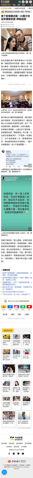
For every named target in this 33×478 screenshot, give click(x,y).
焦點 (14, 5)
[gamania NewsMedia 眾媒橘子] (16, 461)
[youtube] (23, 453)
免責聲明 (11, 443)
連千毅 (5, 314)
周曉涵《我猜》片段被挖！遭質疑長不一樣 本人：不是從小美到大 (16, 389)
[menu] (31, 4)
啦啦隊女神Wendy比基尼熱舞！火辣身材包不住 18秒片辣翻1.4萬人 (16, 357)
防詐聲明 (4, 443)
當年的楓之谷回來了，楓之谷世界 (6, 357)
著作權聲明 (28, 443)
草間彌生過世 (6, 5)
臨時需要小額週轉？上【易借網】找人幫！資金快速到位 (26, 389)
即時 (18, 5)
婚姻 (12, 314)
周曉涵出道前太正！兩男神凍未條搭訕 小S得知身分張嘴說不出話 (6, 389)
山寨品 (27, 314)
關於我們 (16, 446)
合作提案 (24, 446)
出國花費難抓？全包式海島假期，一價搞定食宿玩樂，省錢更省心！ (6, 404)
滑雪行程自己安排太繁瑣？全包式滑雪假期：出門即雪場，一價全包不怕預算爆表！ (24, 375)
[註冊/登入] (30, 1)
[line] (18, 453)
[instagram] (14, 453)
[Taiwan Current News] (19, 1)
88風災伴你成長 (20, 8)
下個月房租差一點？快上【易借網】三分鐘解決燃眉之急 (26, 342)
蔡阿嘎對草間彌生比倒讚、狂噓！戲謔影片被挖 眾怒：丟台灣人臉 (26, 404)
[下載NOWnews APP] (23, 1)
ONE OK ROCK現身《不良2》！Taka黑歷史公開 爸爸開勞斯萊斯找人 (26, 357)
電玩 (23, 5)
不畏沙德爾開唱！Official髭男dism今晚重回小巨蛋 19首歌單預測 (6, 342)
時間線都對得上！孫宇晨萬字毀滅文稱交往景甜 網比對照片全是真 (16, 342)
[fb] (9, 453)
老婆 (19, 314)
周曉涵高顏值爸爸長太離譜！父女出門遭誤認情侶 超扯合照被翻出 (8, 422)
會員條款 (9, 446)
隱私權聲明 (19, 443)
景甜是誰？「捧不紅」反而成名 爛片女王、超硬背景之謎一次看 (16, 404)
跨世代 (31, 8)
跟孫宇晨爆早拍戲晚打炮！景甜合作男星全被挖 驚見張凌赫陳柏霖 (8, 375)
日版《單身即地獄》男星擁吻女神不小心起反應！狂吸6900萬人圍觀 (24, 422)
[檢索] (26, 1)
